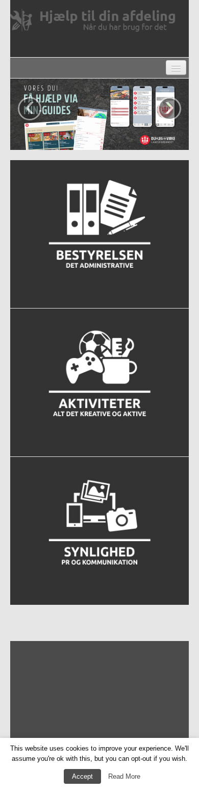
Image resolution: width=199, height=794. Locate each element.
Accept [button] (82, 776)
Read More (124, 776)
